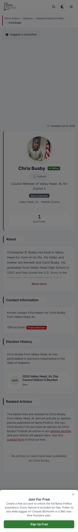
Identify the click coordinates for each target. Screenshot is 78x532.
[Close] (73, 494)
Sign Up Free (39, 524)
